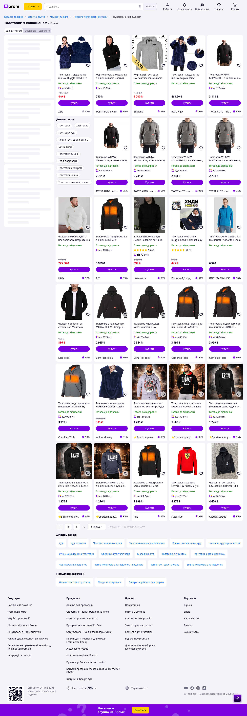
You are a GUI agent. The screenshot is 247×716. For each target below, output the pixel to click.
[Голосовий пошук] (140, 6)
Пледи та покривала (109, 582)
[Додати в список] (88, 65)
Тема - (79, 688)
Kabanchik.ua (191, 618)
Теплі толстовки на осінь (165, 564)
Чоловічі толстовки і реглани (90, 16)
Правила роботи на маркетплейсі (85, 662)
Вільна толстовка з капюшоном (205, 564)
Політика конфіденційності (81, 655)
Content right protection (139, 631)
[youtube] (186, 688)
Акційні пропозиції (19, 618)
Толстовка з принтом (174, 553)
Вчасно (188, 625)
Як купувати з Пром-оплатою (24, 631)
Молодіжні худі (146, 553)
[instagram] (198, 688)
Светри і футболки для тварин (146, 582)
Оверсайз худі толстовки (115, 553)
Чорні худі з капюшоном (73, 564)
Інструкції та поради (19, 655)
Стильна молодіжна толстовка (76, 553)
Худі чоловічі (78, 543)
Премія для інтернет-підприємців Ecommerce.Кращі (86, 640)
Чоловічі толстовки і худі (107, 543)
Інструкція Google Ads (79, 679)
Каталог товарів (13, 16)
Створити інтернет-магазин (82, 611)
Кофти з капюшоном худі (186, 543)
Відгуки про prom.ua (137, 638)
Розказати (140, 710)
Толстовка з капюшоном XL (209, 553)
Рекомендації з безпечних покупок (28, 638)
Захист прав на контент (139, 625)
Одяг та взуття (36, 16)
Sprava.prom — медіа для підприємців (88, 631)
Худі (61, 543)
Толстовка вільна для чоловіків (147, 543)
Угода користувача (77, 648)
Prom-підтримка (17, 611)
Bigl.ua (188, 605)
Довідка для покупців (20, 605)
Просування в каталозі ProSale (84, 625)
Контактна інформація (138, 618)
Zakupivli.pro (191, 631)
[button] (74, 103)
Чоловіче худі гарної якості (224, 543)
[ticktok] (204, 688)
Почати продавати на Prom (82, 618)
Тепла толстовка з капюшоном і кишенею (119, 564)
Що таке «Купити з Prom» (22, 625)
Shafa (187, 611)
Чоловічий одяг (59, 16)
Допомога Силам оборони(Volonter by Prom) (140, 647)
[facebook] (192, 688)
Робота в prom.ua (135, 611)
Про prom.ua (132, 605)
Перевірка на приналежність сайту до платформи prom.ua (30, 647)
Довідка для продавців (79, 605)
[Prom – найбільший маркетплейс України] (11, 7)
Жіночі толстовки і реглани (75, 582)
